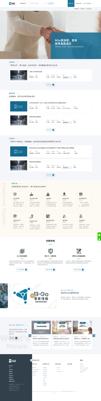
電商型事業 (34, 367)
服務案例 (82, 371)
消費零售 (45, 373)
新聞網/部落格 (35, 371)
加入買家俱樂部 (20, 269)
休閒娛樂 (45, 371)
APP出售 (34, 375)
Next (93, 335)
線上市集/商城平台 (36, 369)
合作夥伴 (11, 369)
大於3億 (58, 367)
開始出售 (71, 3)
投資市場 (89, 8)
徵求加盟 (69, 364)
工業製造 (45, 385)
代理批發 (45, 383)
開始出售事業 (49, 269)
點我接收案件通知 (99, 238)
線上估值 (82, 366)
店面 (44, 381)
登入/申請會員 (87, 3)
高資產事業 (50, 3)
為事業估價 (78, 3)
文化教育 (45, 377)
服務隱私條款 (12, 381)
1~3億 (57, 369)
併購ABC (82, 8)
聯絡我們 (11, 377)
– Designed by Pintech (66, 391)
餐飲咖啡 (45, 369)
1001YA (54, 393)
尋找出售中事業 (77, 269)
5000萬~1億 (59, 371)
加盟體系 (45, 367)
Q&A (10, 367)
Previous (29, 335)
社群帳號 (33, 373)
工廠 (44, 379)
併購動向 (76, 8)
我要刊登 (82, 364)
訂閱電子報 (11, 379)
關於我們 (11, 365)
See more (49, 84)
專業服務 (45, 375)
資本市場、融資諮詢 (84, 368)
